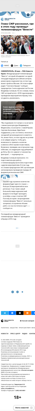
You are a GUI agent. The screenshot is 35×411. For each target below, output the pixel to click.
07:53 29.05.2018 (5, 33)
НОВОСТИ (4, 334)
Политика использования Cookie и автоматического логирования (13, 353)
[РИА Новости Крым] (8, 19)
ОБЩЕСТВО (14, 328)
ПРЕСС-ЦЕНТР (15, 334)
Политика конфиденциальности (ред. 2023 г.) (16, 356)
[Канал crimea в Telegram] (4, 313)
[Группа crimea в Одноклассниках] (27, 313)
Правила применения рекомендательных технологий (15, 359)
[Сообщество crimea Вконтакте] (12, 313)
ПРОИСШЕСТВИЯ (25, 328)
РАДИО (24, 334)
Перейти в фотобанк (6, 57)
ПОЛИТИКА (5, 328)
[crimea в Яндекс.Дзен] (20, 313)
